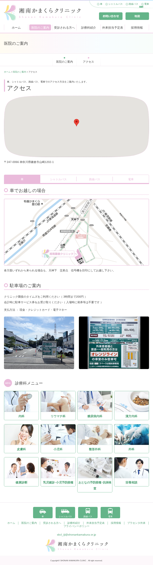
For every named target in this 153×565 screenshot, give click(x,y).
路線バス (133, 4)
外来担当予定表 (112, 27)
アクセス (88, 61)
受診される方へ (64, 27)
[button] (76, 122)
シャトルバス (115, 4)
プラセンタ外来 (136, 523)
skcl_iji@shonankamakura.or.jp (76, 534)
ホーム (16, 27)
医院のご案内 (40, 27)
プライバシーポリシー (76, 526)
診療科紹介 (88, 27)
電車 (146, 4)
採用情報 (137, 27)
